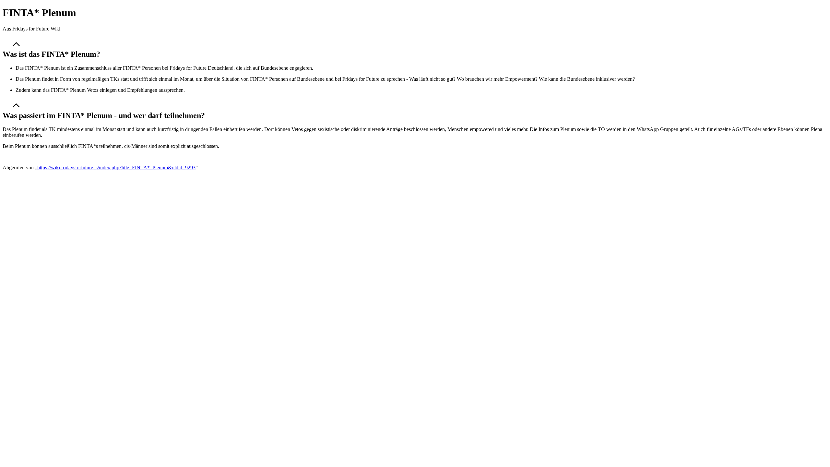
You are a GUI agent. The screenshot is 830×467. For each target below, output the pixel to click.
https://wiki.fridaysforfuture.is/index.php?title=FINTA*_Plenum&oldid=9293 (116, 167)
